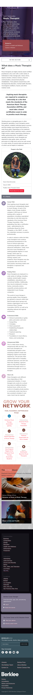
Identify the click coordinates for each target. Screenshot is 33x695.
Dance (5, 564)
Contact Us (5, 667)
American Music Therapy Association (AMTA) (10, 423)
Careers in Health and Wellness (14, 45)
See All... (6, 570)
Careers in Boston (10, 48)
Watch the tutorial (10, 607)
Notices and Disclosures (8, 683)
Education (6, 544)
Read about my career (16, 191)
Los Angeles (7, 583)
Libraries (4, 662)
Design (5, 542)
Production (6, 550)
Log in (7, 604)
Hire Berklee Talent (7, 665)
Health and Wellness (9, 546)
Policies (4, 679)
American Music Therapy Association (24, 422)
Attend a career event (11, 623)
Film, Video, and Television (11, 566)
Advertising (6, 558)
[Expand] (29, 60)
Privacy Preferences (7, 688)
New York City (7, 587)
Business (6, 538)
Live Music (6, 569)
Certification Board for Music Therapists (24, 453)
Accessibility (5, 685)
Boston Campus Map (23, 667)
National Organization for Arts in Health (24, 436)
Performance (7, 548)
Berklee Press (21, 662)
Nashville (6, 585)
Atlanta (5, 578)
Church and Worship (9, 562)
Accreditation (5, 681)
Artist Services (7, 560)
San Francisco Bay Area (10, 588)
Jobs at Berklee (21, 665)
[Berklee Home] (16, 674)
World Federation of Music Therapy (10, 436)
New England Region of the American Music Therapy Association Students (10, 453)
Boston (5, 580)
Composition (7, 540)
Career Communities (9, 16)
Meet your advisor (11, 620)
